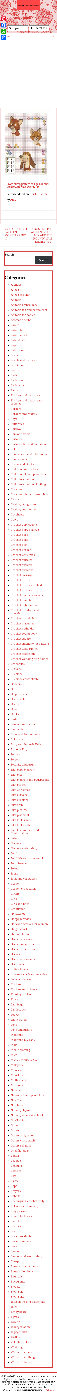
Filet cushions (19, 800)
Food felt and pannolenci (27, 858)
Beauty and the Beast (24, 360)
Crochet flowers (21, 590)
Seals (14, 1246)
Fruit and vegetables (24, 878)
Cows (14, 519)
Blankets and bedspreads (27, 395)
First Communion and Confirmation (25, 832)
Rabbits (15, 1196)
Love (14, 1024)
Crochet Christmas (23, 555)
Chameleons (19, 459)
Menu (7, 36)
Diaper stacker (20, 694)
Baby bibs (17, 330)
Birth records (19, 385)
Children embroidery (24, 469)
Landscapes (18, 1009)
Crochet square (21, 638)
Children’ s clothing (23, 479)
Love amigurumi (21, 1029)
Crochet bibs (19, 544)
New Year (17, 1100)
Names (15, 1090)
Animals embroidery (24, 305)
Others (15, 1130)
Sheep (15, 1261)
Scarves (16, 1226)
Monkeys (16, 1070)
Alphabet (16, 284)
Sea (13, 1231)
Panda (15, 1155)
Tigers (15, 1317)
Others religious (21, 1145)
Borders (16, 408)
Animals (16, 299)
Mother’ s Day (20, 1080)
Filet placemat (20, 815)
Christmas (17, 489)
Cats (13, 449)
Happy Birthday (21, 919)
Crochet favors (20, 580)
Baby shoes (18, 340)
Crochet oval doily (23, 618)
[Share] (4, 37)
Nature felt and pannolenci (28, 1095)
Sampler (16, 1221)
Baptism (16, 345)
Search (9, 254)
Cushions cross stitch (24, 679)
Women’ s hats (20, 1362)
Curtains (16, 669)
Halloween (18, 914)
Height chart (19, 929)
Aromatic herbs (21, 320)
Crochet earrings (22, 575)
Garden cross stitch (23, 888)
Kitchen (16, 984)
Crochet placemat (22, 623)
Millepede (17, 1065)
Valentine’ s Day (21, 1342)
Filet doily (17, 805)
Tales (14, 1306)
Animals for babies (23, 315)
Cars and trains (20, 434)
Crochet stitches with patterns (30, 643)
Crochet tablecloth (23, 653)
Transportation (20, 1327)
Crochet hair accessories (27, 595)
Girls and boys (20, 903)
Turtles (15, 1337)
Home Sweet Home (23, 949)
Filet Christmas (20, 789)
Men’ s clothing (20, 1050)
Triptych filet (19, 1332)
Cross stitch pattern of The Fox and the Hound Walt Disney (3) (40, 235)
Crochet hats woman (24, 605)
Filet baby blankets (23, 769)
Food (14, 853)
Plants (15, 1181)
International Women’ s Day (29, 974)
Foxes (14, 868)
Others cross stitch (23, 1140)
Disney (15, 704)
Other (14, 1125)
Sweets (15, 1286)
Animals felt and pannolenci (29, 310)
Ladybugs (17, 1004)
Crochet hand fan (22, 600)
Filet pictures (19, 810)
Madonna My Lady (23, 1039)
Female (15, 754)
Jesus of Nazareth (22, 979)
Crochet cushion (21, 565)
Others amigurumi (23, 1135)
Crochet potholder (23, 628)
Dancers (16, 684)
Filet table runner (22, 820)
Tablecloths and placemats (28, 1301)
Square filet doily (22, 1271)
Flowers (16, 843)
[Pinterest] (4, 19)
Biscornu (16, 390)
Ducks (15, 714)
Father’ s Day (19, 749)
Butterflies (17, 424)
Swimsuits (17, 1296)
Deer (14, 689)
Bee (13, 370)
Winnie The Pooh (22, 1352)
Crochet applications (24, 524)
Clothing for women (24, 509)
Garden (15, 883)
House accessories (23, 959)
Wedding (17, 1347)
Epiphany (17, 739)
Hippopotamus (20, 934)
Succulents (18, 1281)
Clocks (15, 499)
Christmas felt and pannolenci (30, 494)
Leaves (15, 1014)
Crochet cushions (22, 570)
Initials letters (19, 969)
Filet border (18, 784)
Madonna (17, 1034)
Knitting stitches (21, 994)
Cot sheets (17, 514)
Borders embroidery (24, 413)
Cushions (16, 674)
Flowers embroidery (24, 848)
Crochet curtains (21, 560)
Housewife (18, 964)
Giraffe (15, 893)
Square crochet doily (24, 1266)
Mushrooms (18, 1085)
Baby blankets (19, 335)
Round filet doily (21, 1216)
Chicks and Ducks (22, 464)
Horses (15, 954)
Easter (15, 719)
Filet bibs (16, 774)
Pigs (13, 1175)
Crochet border (21, 550)
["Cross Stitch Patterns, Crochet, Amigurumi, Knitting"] (28, 5)
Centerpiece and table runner (30, 454)
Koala (14, 999)
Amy (13, 199)
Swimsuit (17, 1291)
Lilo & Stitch (19, 1019)
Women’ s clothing (23, 1357)
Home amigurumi (22, 944)
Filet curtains (19, 794)
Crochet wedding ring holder (29, 658)
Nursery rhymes (21, 1110)
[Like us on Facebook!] (39, 30)
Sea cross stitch (21, 1236)
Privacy (50, 1390)
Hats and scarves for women (29, 924)
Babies (15, 325)
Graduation (18, 909)
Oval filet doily (20, 1150)
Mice (14, 1055)
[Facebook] (4, 25)
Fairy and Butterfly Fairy (26, 744)
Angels (15, 289)
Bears (14, 355)
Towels (15, 1322)
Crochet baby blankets (25, 529)
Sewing (15, 1251)
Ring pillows (19, 1211)
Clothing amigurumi (24, 504)
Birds (14, 375)
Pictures (16, 1170)
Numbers (17, 1105)
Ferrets (15, 759)
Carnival (16, 429)
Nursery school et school (27, 1115)
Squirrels (16, 1276)
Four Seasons (19, 863)
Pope (14, 1186)
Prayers (16, 1191)
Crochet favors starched (26, 585)
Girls (14, 898)
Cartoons (16, 439)
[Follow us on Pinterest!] (18, 30)
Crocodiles (18, 664)
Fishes (15, 838)
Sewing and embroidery (26, 1256)
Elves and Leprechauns (26, 734)
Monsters (17, 1075)
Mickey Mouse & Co (24, 1060)
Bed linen (17, 365)
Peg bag (16, 1160)
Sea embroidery (21, 1241)
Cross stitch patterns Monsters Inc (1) (16, 233)
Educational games (23, 724)
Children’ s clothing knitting (28, 484)
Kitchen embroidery (24, 989)
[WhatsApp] (4, 31)
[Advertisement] (28, 69)
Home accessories (23, 939)
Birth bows (18, 380)
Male (14, 1045)
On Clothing (18, 1120)
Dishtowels (18, 699)
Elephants (17, 729)
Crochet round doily (24, 633)
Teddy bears (18, 1312)
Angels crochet (20, 294)
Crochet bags (19, 534)
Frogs (14, 873)
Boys (14, 419)
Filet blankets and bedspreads (30, 779)
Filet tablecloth (20, 825)
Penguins (16, 1165)
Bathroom (17, 350)
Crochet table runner (24, 648)
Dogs (14, 709)
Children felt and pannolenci (29, 474)
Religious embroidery (25, 1206)
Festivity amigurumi (23, 764)
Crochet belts (19, 539)
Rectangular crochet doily (27, 1201)
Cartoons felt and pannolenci (29, 444)
